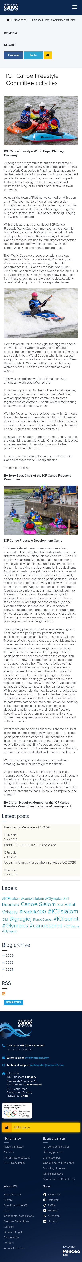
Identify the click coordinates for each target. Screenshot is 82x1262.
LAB (65, 1255)
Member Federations (16, 1221)
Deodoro (10, 904)
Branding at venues (55, 1168)
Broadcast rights (13, 1232)
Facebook (54, 1194)
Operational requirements (58, 1163)
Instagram (53, 1200)
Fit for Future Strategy (17, 1157)
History (8, 1200)
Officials (9, 1226)
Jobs (7, 1210)
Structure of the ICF (16, 1205)
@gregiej (20, 919)
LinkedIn (53, 1221)
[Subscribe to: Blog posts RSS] (3, 993)
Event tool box (52, 1157)
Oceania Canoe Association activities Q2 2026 (40, 862)
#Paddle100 (32, 911)
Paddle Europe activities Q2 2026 (30, 845)
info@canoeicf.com (37, 1057)
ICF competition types (56, 1146)
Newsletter (20, 20)
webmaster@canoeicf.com (47, 1065)
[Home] (11, 7)
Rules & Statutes (14, 1146)
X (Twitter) (54, 1216)
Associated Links (14, 1248)
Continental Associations (19, 1216)
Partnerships (11, 1237)
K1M (60, 905)
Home (9, 20)
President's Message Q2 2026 (27, 827)
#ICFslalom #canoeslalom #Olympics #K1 (35, 899)
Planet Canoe (42, 919)
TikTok (51, 1205)
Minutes (9, 1152)
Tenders (9, 1242)
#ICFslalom (63, 911)
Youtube (53, 1210)
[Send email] (48, 55)
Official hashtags (53, 1173)
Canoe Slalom (38, 904)
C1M (5, 919)
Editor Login (22, 1127)
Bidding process (52, 1152)
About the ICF (12, 1194)
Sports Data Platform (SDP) (59, 1179)
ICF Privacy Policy (14, 1163)
